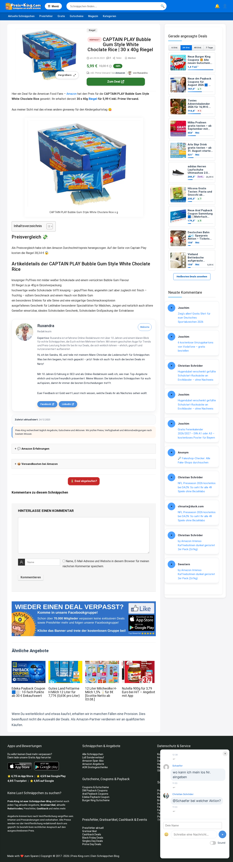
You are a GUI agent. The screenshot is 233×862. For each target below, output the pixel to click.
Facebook (45, 404)
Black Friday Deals (92, 837)
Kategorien (109, 16)
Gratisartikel (48, 805)
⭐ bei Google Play (51, 776)
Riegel (92, 30)
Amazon (120, 73)
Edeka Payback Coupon (95, 797)
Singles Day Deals (92, 840)
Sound (221, 842)
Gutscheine (76, 16)
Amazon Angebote (93, 764)
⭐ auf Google (42, 780)
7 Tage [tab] (209, 47)
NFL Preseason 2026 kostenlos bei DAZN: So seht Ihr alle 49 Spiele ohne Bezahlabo (197, 487)
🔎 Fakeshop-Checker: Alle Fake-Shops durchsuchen (194, 460)
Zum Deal (113, 81)
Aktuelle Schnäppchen (21, 16)
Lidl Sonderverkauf (93, 757)
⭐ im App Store (20, 776)
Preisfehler (46, 16)
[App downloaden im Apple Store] (19, 766)
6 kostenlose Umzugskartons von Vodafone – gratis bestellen (195, 346)
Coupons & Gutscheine (95, 787)
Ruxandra (45, 325)
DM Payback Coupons (95, 790)
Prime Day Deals (91, 844)
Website (144, 327)
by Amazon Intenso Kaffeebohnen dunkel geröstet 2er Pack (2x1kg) (196, 545)
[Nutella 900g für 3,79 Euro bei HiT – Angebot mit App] (139, 663)
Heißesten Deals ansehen (192, 276)
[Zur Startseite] (25, 6)
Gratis (61, 16)
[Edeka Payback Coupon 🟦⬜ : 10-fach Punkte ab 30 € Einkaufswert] (29, 663)
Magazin (93, 16)
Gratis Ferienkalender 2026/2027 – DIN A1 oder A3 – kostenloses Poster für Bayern (196, 433)
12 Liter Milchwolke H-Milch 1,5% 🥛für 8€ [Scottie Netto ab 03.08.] (101, 694)
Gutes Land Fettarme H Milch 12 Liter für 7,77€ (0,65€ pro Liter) (64, 692)
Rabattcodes (15, 808)
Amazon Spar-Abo (93, 760)
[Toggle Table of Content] (48, 226)
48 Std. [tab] (198, 47)
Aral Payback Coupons (95, 793)
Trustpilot (17, 780)
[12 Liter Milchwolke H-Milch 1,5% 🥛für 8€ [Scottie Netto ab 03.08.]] (102, 663)
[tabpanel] (192, 161)
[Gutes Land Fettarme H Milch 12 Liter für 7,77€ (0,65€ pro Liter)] (65, 663)
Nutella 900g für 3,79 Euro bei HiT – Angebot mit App (138, 692)
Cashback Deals (91, 834)
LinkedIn (66, 404)
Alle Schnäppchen (92, 754)
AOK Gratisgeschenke (95, 767)
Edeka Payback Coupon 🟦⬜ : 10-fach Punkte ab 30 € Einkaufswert (28, 692)
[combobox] (116, 6)
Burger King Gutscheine (96, 800)
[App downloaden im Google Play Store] (46, 766)
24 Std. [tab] (186, 47)
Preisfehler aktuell (93, 827)
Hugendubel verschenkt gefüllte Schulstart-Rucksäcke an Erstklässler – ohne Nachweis (197, 375)
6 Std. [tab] (174, 47)
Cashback (42, 808)
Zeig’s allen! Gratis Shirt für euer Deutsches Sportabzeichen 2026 (194, 317)
